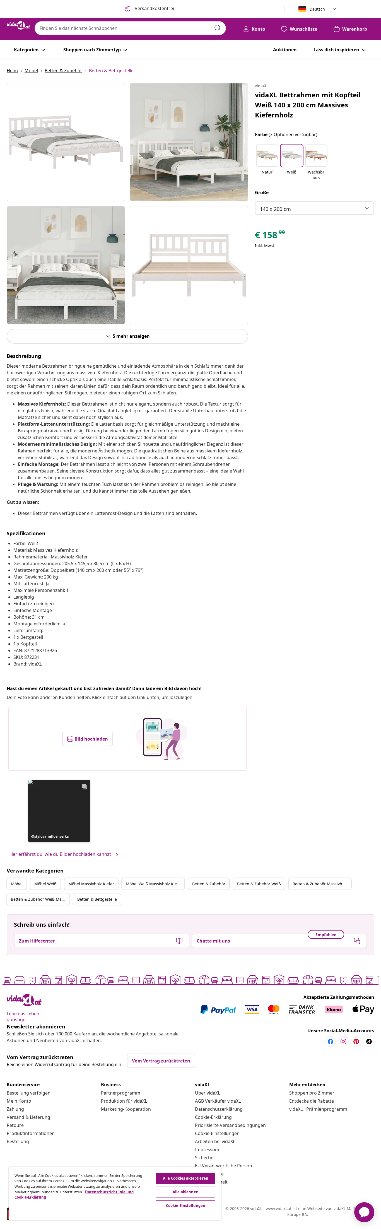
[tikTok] (369, 1041)
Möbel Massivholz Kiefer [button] (91, 883)
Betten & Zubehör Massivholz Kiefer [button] (322, 883)
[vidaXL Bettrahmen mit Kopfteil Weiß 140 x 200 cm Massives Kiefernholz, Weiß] (66, 142)
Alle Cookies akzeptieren (185, 1178)
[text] (270, 236)
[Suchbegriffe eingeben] (217, 27)
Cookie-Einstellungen (217, 1133)
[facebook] (330, 1041)
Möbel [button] (17, 883)
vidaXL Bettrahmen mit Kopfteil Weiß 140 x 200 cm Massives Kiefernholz (308, 104)
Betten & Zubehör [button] (208, 883)
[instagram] (343, 1041)
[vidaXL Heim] (18, 25)
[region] (115, 1193)
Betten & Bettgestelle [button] (97, 899)
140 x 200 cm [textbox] (275, 209)
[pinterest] (356, 1041)
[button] (59, 811)
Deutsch (317, 9)
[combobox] (130, 28)
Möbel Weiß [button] (45, 883)
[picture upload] (161, 739)
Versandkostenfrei (154, 8)
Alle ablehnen (186, 1191)
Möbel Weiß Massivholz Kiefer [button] (154, 883)
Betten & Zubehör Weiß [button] (259, 883)
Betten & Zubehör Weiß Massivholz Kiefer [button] (40, 899)
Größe (262, 192)
